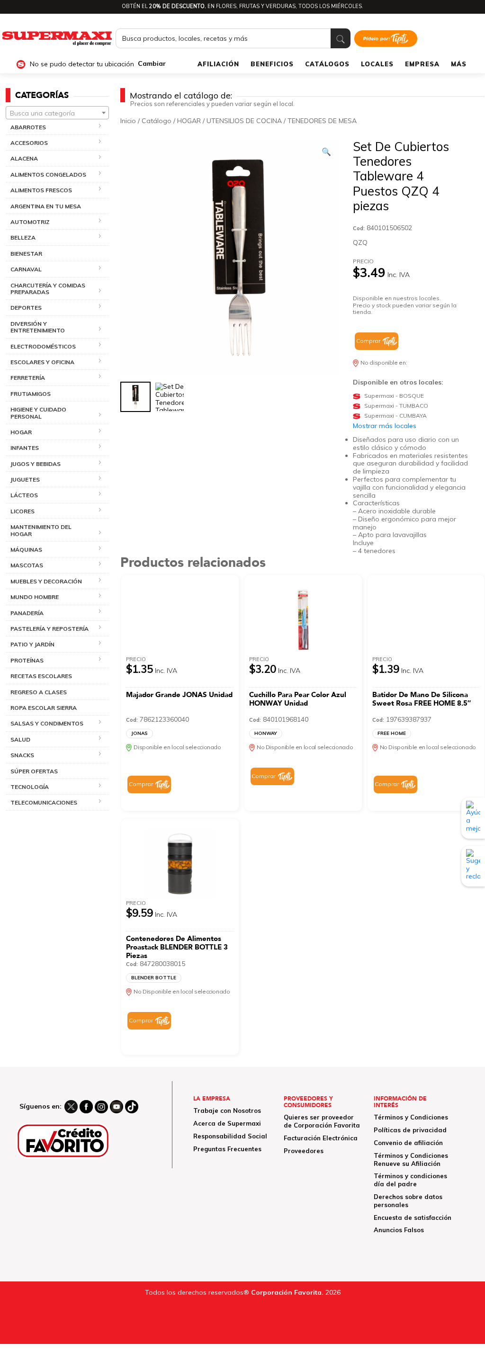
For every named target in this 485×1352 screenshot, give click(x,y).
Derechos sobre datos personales (408, 1201)
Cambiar (152, 64)
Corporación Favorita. (287, 1292)
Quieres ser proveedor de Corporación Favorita (322, 1121)
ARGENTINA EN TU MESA (45, 206)
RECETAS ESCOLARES (41, 676)
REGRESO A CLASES (38, 692)
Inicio (128, 120)
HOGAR (189, 120)
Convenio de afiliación (408, 1142)
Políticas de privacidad (410, 1130)
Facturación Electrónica (321, 1138)
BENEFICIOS (272, 64)
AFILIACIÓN (218, 64)
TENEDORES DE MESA (322, 120)
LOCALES (377, 64)
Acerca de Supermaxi (227, 1123)
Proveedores (303, 1151)
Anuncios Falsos (399, 1230)
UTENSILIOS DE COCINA (244, 120)
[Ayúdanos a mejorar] (473, 817)
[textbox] (57, 113)
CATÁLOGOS (327, 64)
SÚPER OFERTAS (34, 771)
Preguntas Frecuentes (227, 1149)
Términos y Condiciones (411, 1117)
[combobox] (57, 112)
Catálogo (156, 120)
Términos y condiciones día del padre (410, 1180)
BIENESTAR (26, 253)
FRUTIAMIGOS (30, 393)
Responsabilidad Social (230, 1136)
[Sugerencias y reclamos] (473, 866)
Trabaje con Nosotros (227, 1110)
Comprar (368, 340)
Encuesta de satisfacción (412, 1217)
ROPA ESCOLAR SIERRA (43, 707)
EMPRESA (422, 64)
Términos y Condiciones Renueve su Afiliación (411, 1159)
